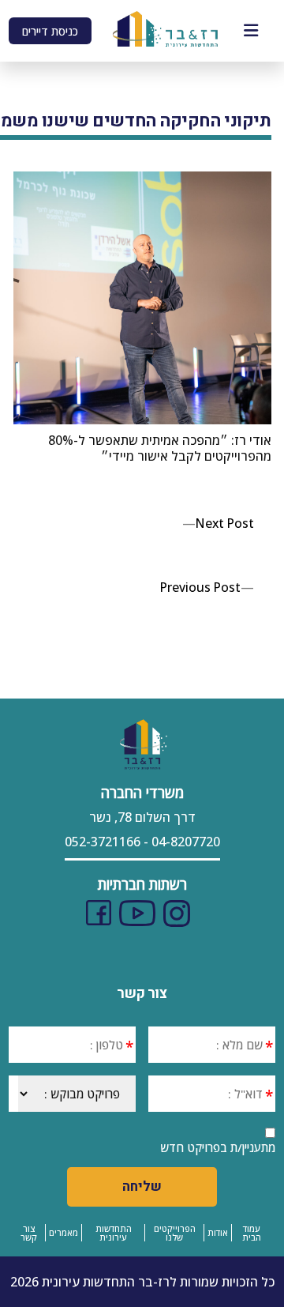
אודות (217, 1232)
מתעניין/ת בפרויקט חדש (217, 1147)
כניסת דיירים (50, 31)
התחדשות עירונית (113, 1232)
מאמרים (63, 1232)
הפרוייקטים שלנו (175, 1232)
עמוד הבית (251, 1232)
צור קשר (29, 1232)
